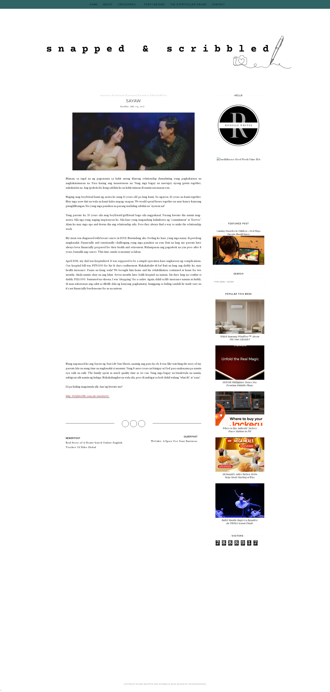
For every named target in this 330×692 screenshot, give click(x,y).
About (108, 4)
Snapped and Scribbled (156, 684)
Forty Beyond (154, 4)
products (145, 95)
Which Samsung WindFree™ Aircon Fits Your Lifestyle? (239, 338)
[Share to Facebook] (125, 423)
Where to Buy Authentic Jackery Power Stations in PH (240, 429)
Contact (218, 4)
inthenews (119, 95)
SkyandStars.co (197, 684)
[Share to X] (133, 423)
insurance (105, 95)
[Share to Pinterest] (141, 423)
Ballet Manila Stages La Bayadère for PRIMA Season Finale (240, 521)
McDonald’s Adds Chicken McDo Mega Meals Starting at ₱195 (239, 475)
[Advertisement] (241, 191)
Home (94, 4)
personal (132, 95)
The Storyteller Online (188, 4)
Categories (127, 4)
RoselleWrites (159, 95)
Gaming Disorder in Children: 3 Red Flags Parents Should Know (238, 232)
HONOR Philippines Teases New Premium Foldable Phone (240, 384)
